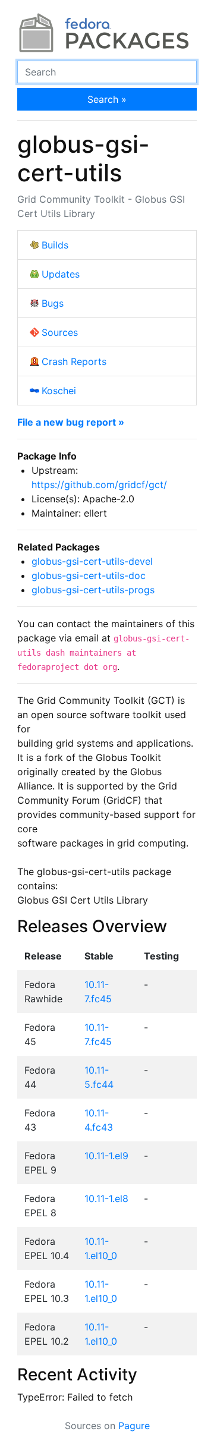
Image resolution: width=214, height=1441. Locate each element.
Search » (107, 99)
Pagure (134, 1425)
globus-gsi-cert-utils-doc (89, 575)
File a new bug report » (70, 422)
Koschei (59, 391)
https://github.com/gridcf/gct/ (99, 484)
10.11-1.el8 (106, 1198)
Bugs (53, 303)
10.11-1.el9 (106, 1156)
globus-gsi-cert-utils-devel (92, 561)
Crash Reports (74, 361)
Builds (55, 245)
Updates (61, 274)
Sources (60, 332)
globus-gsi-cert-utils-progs (93, 590)
